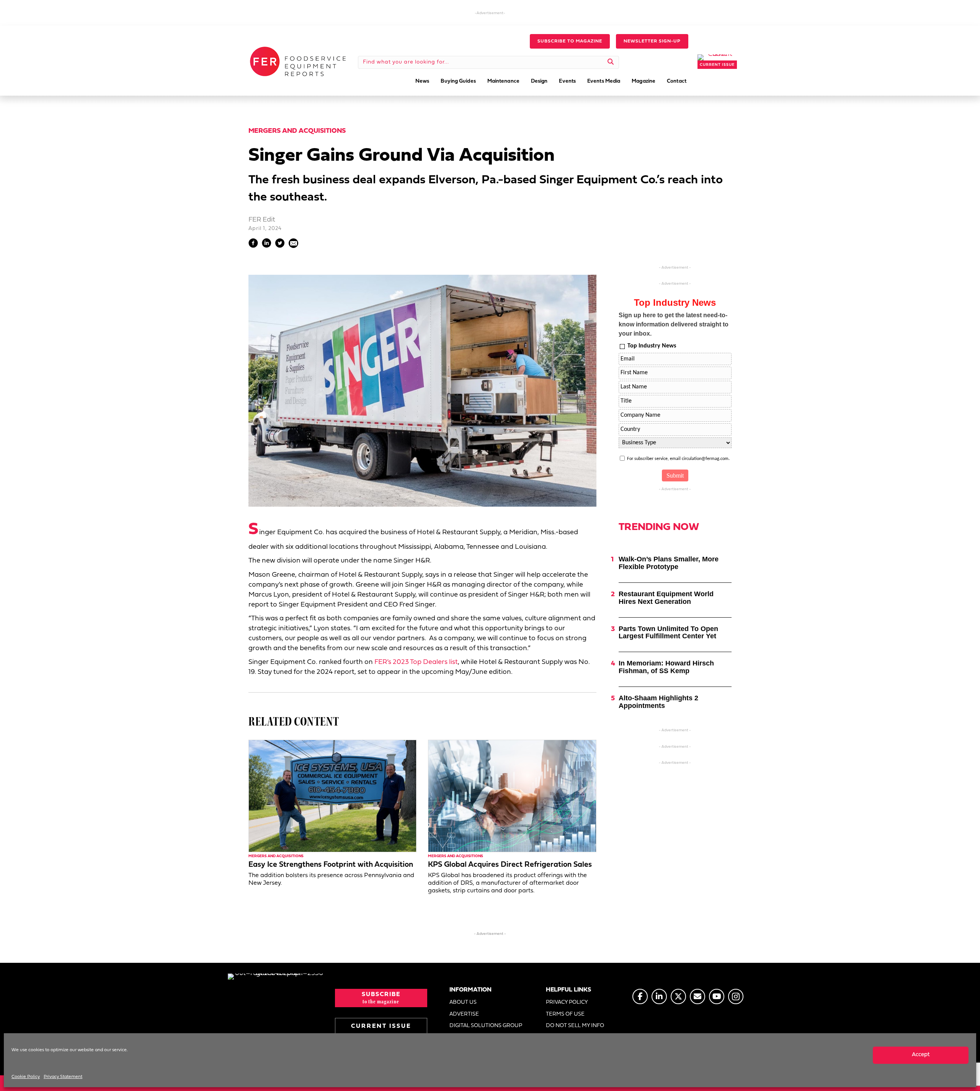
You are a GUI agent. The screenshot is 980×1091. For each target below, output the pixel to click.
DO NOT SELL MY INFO (575, 1026)
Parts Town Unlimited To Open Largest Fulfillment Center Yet (668, 632)
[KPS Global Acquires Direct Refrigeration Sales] (512, 796)
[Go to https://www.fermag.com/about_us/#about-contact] (697, 996)
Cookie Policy (25, 1077)
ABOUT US (463, 1002)
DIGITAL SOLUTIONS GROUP (485, 1026)
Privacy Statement (63, 1077)
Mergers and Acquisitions (297, 131)
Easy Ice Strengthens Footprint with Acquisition (330, 865)
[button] (570, 41)
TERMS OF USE (565, 1014)
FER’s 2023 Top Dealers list (416, 662)
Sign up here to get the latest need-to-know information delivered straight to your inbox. (673, 324)
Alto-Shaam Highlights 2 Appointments (658, 701)
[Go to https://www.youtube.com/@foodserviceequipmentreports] (716, 996)
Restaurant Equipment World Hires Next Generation (666, 597)
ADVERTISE (464, 1014)
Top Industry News (651, 346)
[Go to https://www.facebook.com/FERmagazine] (640, 996)
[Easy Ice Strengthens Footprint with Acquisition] (332, 796)
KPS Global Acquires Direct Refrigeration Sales (510, 865)
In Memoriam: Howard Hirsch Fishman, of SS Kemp (666, 667)
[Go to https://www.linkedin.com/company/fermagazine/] (659, 996)
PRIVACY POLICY (567, 1002)
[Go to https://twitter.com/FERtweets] (678, 996)
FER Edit (261, 219)
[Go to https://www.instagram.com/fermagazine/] (735, 996)
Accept (921, 1055)
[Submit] (611, 62)
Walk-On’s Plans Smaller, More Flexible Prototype (669, 563)
